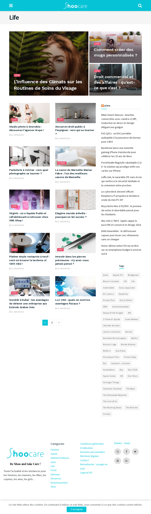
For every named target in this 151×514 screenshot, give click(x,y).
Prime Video (130, 357)
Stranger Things (111, 382)
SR (121, 376)
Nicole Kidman (128, 344)
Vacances (56, 478)
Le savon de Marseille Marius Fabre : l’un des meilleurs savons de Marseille (73, 173)
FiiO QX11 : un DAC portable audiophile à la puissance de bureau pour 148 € (121, 137)
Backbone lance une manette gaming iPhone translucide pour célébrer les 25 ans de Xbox (118, 152)
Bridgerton (133, 275)
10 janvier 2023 (102, 95)
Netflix (134, 338)
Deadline (123, 294)
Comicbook (108, 287)
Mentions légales (89, 456)
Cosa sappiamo (127, 287)
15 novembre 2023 (33, 95)
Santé (54, 453)
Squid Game (109, 376)
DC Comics (108, 294)
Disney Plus (109, 300)
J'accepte (76, 509)
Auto (53, 462)
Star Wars (133, 376)
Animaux (55, 474)
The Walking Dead (112, 407)
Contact (84, 460)
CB (125, 281)
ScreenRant (109, 369)
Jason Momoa (131, 319)
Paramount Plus (111, 357)
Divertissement (59, 482)
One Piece (120, 351)
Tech (53, 486)
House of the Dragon (113, 313)
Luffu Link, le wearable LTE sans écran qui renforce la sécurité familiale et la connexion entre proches (121, 181)
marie (19, 95)
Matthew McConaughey (114, 338)
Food (53, 470)
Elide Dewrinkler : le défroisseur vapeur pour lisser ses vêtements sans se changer (120, 235)
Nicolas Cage (109, 344)
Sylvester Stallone (112, 388)
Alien (105, 275)
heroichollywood (120, 306)
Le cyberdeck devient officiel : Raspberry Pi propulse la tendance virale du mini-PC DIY (120, 195)
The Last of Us (110, 401)
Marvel (128, 331)
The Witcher (132, 407)
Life (17, 75)
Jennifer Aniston (111, 325)
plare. (107, 105)
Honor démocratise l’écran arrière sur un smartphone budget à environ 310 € (121, 250)
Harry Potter (126, 300)
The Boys (130, 388)
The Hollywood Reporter (115, 395)
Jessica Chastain (112, 331)
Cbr (133, 281)
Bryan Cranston (111, 281)
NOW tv (107, 351)
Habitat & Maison (60, 457)
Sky (121, 369)
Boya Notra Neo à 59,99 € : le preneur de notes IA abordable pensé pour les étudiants (121, 210)
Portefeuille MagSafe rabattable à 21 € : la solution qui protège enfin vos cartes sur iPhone (121, 166)
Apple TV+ (118, 275)
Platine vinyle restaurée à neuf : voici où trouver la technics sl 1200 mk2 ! (29, 260)
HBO (105, 306)
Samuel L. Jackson (120, 363)
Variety (106, 414)
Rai (104, 363)
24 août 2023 (101, 62)
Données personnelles (92, 452)
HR (129, 313)
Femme (61, 163)
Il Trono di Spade (111, 319)
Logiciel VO (86, 472)
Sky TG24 (132, 369)
